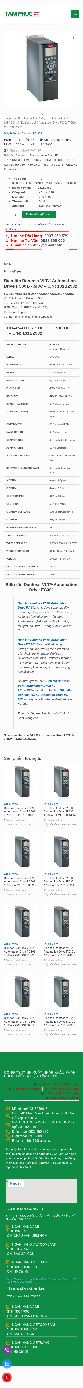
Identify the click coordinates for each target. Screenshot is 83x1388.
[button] (72, 37)
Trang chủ (10, 118)
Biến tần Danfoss (28, 118)
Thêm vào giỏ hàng (39, 214)
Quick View (11, 803)
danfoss (13, 229)
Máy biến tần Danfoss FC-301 (23, 133)
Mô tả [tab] (8, 264)
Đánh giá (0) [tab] (12, 271)
